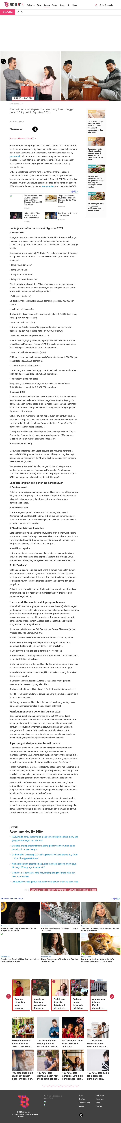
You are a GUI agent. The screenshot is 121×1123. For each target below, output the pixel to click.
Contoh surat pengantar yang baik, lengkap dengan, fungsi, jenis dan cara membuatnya (43, 874)
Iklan (81, 1095)
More (74, 5)
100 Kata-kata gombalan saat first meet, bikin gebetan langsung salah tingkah (47, 1076)
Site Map (99, 1106)
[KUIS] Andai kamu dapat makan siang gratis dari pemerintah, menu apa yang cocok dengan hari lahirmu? (45, 839)
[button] (18, 12)
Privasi (81, 1106)
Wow (39, 5)
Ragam (47, 5)
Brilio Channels (106, 5)
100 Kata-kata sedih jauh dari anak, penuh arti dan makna (98, 1076)
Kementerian (48, 186)
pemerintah (15, 156)
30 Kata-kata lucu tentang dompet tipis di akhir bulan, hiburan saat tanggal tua (47, 1044)
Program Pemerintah (57, 890)
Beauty (62, 5)
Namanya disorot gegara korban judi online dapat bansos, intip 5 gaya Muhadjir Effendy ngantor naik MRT (44, 866)
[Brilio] (14, 5)
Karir (98, 1103)
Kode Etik (99, 1099)
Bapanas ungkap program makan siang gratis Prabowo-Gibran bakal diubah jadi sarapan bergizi (43, 847)
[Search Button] (96, 5)
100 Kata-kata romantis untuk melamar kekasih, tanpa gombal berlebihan (96, 1044)
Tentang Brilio (84, 1103)
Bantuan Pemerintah (78, 890)
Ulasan (93, 890)
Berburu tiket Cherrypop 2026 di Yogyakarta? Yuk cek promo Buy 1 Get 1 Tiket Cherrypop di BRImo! (45, 856)
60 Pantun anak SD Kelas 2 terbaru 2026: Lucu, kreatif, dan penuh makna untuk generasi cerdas (22, 1044)
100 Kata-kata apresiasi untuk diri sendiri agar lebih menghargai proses (72, 1076)
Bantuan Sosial (38, 890)
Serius (54, 5)
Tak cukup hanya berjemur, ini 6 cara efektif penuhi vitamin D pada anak (45, 881)
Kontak (82, 1099)
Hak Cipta (100, 1095)
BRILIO (17, 98)
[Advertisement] (60, 33)
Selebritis (31, 5)
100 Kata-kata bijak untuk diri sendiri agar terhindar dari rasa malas (22, 1076)
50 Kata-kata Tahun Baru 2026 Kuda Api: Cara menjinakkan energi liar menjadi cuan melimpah (72, 1044)
